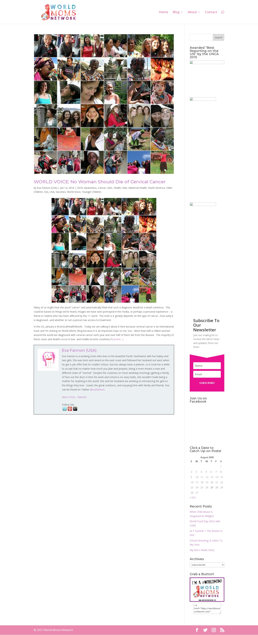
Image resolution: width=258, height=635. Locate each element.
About (192, 12)
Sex (46, 191)
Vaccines (61, 191)
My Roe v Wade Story (202, 550)
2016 (80, 187)
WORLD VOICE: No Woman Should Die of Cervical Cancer (100, 182)
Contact (211, 12)
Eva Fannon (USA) (47, 187)
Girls (109, 187)
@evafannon (97, 389)
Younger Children (91, 191)
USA (52, 191)
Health (117, 187)
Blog (176, 12)
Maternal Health (137, 187)
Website (82, 397)
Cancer (102, 187)
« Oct (193, 497)
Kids (124, 187)
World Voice (74, 191)
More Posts (68, 397)
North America (156, 187)
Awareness (90, 187)
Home (163, 12)
